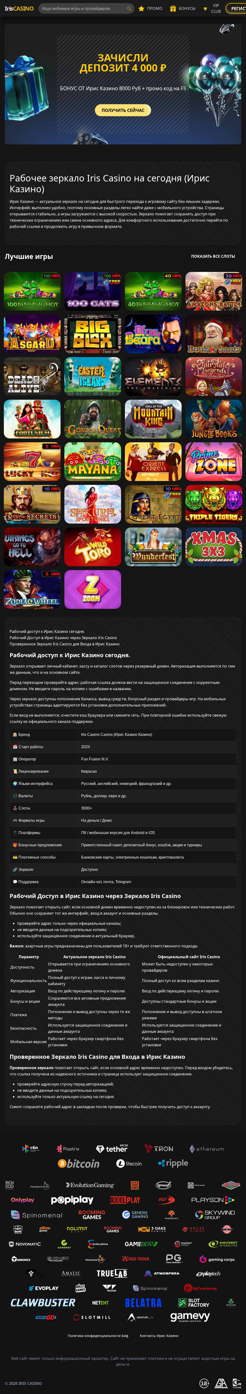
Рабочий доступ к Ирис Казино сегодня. (47, 631)
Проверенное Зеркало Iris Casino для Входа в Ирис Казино (65, 644)
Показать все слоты (213, 256)
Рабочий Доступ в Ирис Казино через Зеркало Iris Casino (63, 637)
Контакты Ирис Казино (159, 1335)
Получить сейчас (123, 110)
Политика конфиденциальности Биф (98, 1335)
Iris (19, 8)
